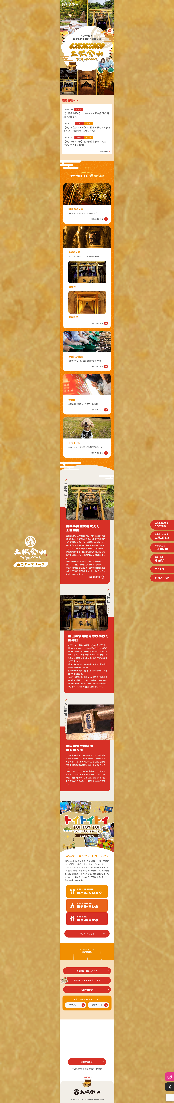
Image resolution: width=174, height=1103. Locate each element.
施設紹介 (160, 559)
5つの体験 (161, 525)
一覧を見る (105, 151)
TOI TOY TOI (162, 548)
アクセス (159, 569)
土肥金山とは (162, 536)
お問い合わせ (162, 578)
